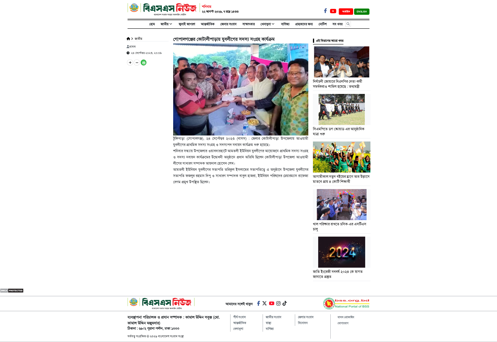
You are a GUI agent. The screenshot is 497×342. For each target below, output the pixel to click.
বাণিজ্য (285, 24)
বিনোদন (303, 323)
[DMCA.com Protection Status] (11, 290)
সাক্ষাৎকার (248, 24)
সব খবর (337, 24)
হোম (152, 24)
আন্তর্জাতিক (208, 24)
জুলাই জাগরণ (187, 24)
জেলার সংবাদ (228, 24)
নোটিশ (323, 24)
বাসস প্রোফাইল (346, 317)
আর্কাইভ (346, 11)
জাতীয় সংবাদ (273, 317)
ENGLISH (362, 11)
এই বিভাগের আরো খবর (329, 41)
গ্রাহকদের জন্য (304, 24)
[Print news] (144, 62)
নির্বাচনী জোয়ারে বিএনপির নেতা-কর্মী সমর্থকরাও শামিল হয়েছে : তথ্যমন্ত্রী (337, 84)
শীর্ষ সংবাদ (239, 317)
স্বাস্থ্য (268, 323)
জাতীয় (165, 24)
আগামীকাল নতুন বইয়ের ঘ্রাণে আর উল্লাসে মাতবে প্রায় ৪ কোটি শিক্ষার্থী (341, 179)
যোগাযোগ (343, 323)
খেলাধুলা (266, 24)
